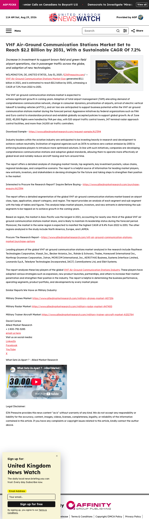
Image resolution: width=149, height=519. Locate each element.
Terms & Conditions (81, 516)
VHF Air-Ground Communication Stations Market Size (36, 78)
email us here (13, 333)
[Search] (118, 30)
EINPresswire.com (74, 74)
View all (142, 4)
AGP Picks (9, 4)
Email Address (17, 491)
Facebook (11, 345)
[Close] (56, 456)
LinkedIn (11, 341)
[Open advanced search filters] (124, 30)
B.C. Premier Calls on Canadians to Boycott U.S (46, 4)
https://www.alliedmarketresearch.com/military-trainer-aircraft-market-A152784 (88, 314)
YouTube (11, 349)
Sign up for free (31, 504)
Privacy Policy (133, 516)
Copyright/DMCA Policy (108, 516)
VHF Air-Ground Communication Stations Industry (92, 269)
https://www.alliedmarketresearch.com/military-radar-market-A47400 (72, 306)
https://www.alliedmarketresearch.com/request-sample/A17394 (65, 131)
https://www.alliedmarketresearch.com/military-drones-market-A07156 (72, 298)
